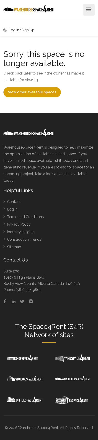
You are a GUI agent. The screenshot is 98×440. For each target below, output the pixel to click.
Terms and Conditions (25, 217)
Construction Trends (24, 239)
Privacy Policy (19, 224)
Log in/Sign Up (21, 30)
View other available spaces (32, 92)
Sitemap (14, 247)
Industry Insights (21, 232)
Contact (14, 202)
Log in (12, 209)
